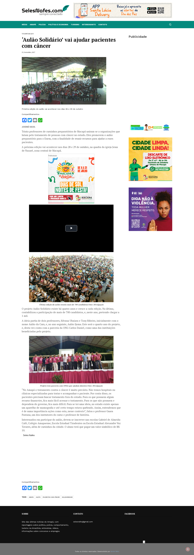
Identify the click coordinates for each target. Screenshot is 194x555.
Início (24, 25)
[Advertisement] (71, 460)
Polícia (42, 25)
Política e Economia (58, 25)
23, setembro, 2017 (28, 52)
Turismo (75, 25)
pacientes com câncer (51, 497)
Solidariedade (67, 497)
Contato (102, 25)
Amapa (31, 497)
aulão (38, 497)
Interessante (89, 25)
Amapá (33, 25)
